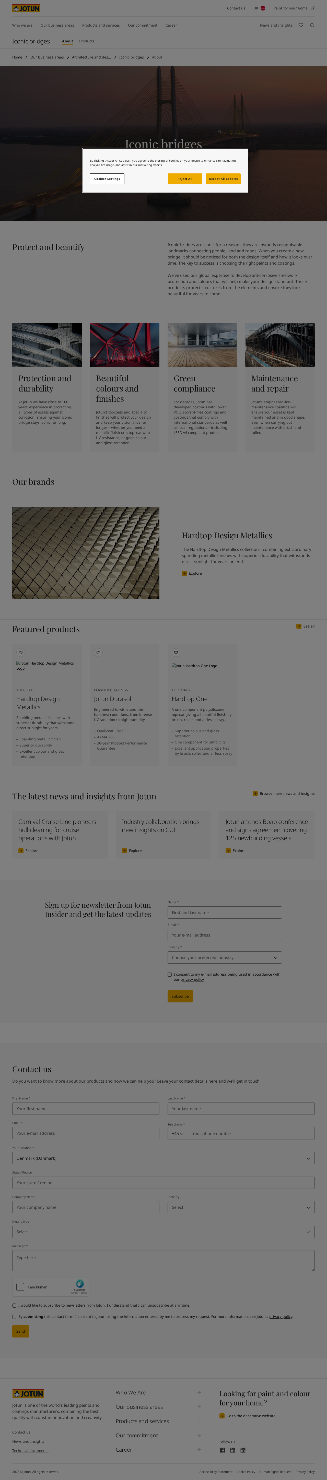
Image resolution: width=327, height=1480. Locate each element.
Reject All (185, 179)
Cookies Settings (107, 179)
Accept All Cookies (223, 179)
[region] (165, 170)
